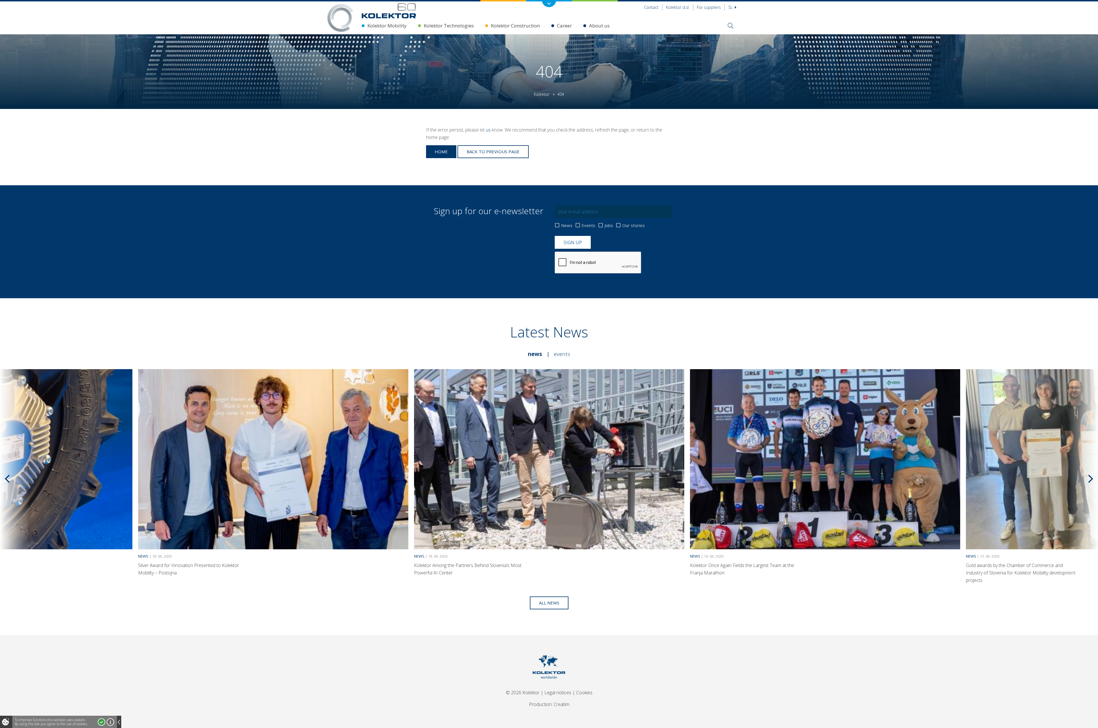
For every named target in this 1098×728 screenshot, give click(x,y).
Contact (651, 7)
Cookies (584, 692)
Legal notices (557, 692)
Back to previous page (493, 151)
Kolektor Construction (515, 25)
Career (564, 25)
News (566, 225)
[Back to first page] (389, 10)
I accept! (101, 722)
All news (549, 603)
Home (441, 151)
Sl (731, 7)
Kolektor (541, 94)
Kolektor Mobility (387, 25)
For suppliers (709, 7)
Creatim (561, 704)
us (488, 130)
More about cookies (110, 722)
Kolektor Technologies (449, 25)
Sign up (573, 242)
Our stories (633, 225)
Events (588, 225)
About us (599, 25)
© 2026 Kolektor (523, 692)
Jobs (608, 225)
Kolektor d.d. (677, 7)
